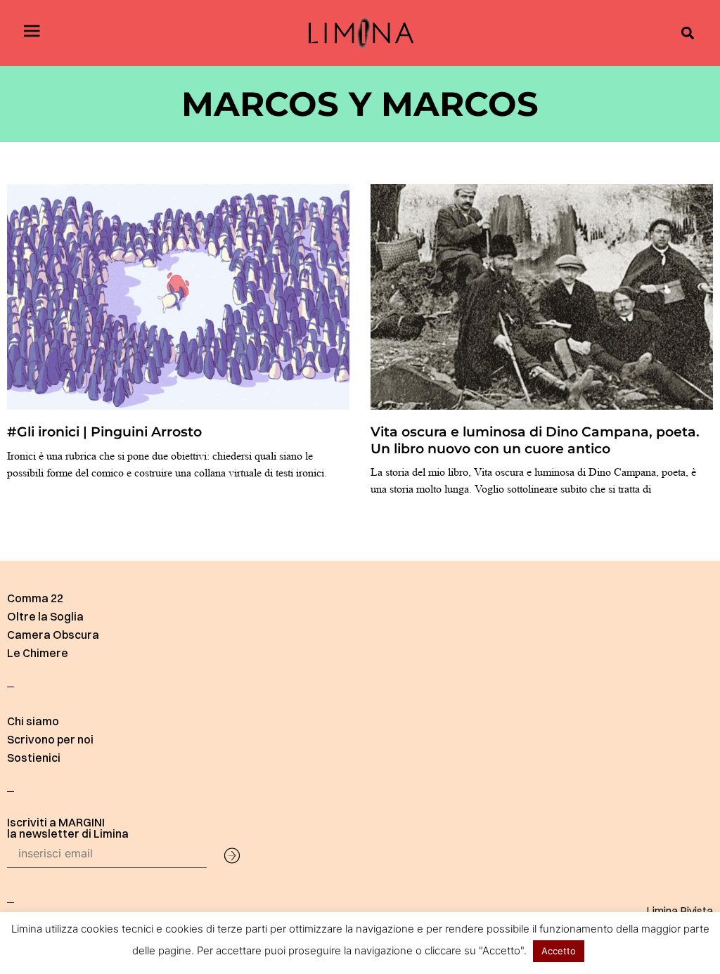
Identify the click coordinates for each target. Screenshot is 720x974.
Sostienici (33, 758)
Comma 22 (35, 598)
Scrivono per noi (50, 739)
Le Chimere (37, 653)
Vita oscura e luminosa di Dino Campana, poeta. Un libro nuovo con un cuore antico (535, 439)
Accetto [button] (558, 950)
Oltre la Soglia (45, 616)
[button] (687, 33)
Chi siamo (33, 721)
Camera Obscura (53, 635)
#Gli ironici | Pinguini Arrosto (104, 431)
